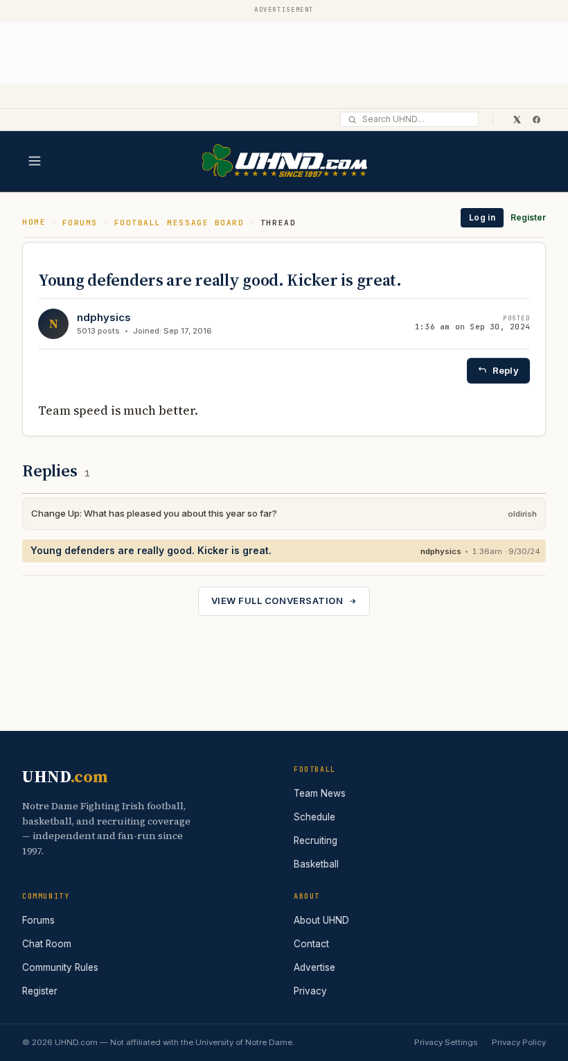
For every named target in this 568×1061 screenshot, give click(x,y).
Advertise (314, 967)
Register (528, 217)
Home (34, 222)
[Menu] (34, 160)
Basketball (316, 864)
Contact (311, 943)
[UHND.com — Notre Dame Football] (284, 161)
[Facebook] (536, 119)
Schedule (314, 816)
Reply (505, 370)
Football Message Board (179, 222)
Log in (482, 217)
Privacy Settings (445, 1042)
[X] (516, 119)
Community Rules (60, 967)
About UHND (321, 920)
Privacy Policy (519, 1042)
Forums (80, 222)
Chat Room (46, 943)
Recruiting (315, 840)
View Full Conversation (277, 600)
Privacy (310, 991)
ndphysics (104, 317)
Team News (320, 793)
